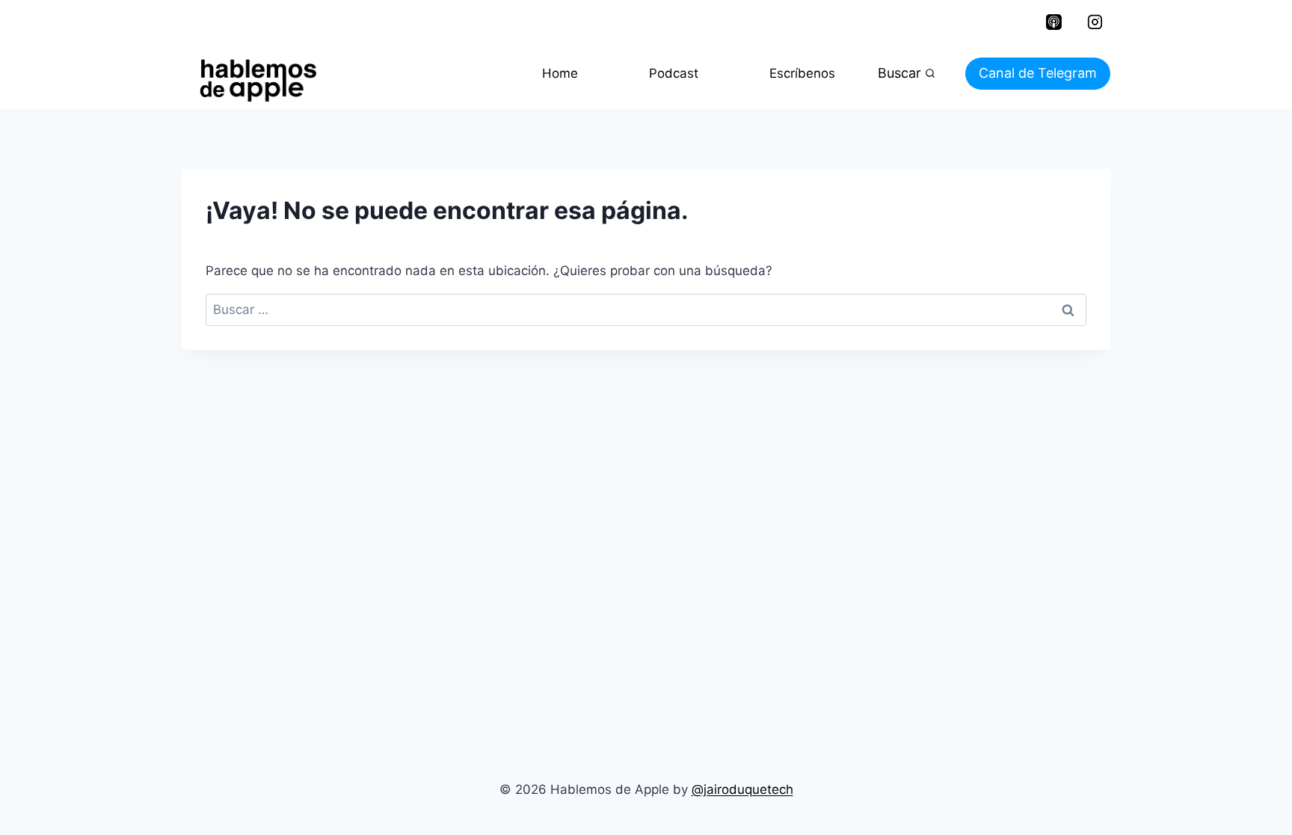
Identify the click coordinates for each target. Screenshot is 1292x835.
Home (560, 73)
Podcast (673, 73)
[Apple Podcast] (1053, 22)
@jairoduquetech (742, 789)
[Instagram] (1094, 22)
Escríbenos (802, 73)
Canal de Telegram (1038, 73)
